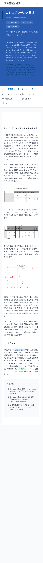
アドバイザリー (30, 94)
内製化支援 (8, 99)
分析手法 (28, 99)
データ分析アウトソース (12, 94)
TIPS (6, 103)
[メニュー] (37, 3)
